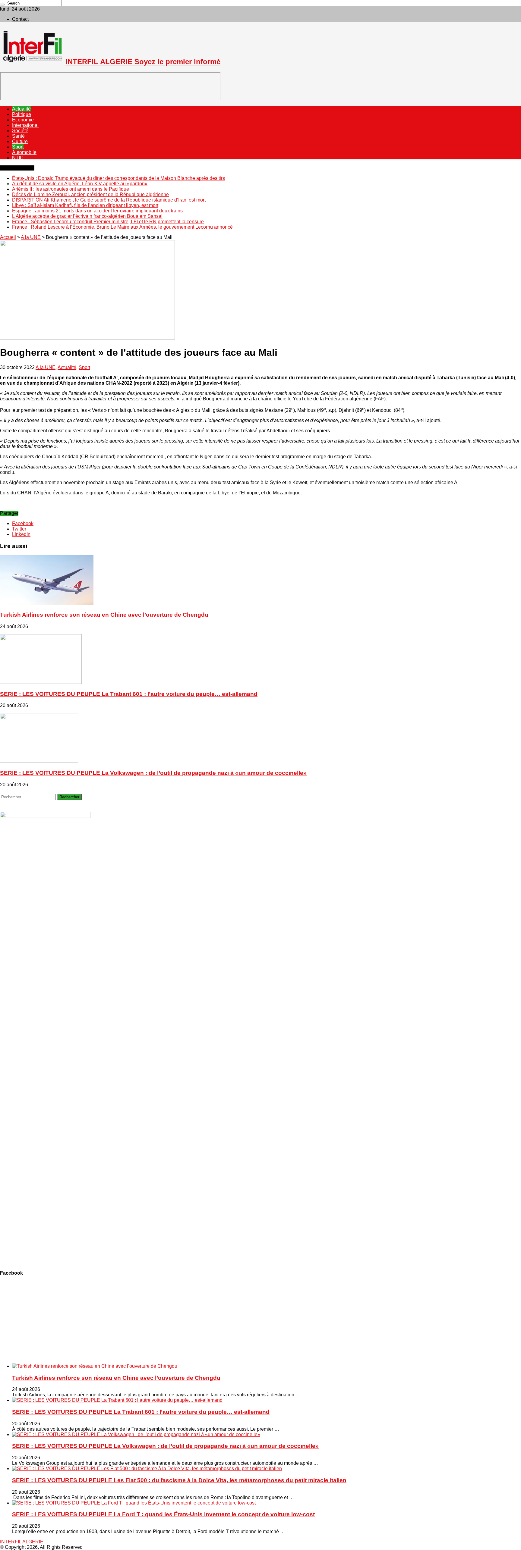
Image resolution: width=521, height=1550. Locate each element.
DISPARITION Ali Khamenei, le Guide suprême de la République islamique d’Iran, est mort (109, 199)
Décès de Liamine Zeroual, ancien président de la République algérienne (90, 194)
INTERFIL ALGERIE (21, 1541)
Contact (20, 19)
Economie (23, 119)
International (25, 125)
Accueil (8, 237)
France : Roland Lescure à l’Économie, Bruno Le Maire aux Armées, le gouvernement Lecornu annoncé (122, 227)
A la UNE (31, 237)
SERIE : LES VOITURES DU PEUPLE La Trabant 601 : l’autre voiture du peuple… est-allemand (128, 694)
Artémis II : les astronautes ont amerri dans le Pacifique (70, 189)
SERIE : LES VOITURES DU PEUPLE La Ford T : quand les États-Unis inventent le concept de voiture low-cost (163, 1514)
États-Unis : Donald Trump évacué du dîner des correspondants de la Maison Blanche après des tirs (118, 178)
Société (20, 130)
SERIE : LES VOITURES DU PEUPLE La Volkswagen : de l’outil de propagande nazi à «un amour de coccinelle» (153, 773)
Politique (21, 114)
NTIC (18, 157)
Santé (18, 136)
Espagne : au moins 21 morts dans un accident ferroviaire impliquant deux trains (97, 210)
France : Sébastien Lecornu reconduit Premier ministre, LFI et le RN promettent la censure (108, 221)
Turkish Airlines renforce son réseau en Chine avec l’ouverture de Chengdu (104, 615)
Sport (18, 146)
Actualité (21, 108)
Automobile (24, 152)
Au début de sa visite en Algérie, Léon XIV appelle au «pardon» (79, 183)
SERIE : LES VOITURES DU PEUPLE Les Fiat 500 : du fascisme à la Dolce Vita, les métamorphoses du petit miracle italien (179, 1480)
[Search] (2, 4)
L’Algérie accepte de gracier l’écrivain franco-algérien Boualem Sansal (87, 216)
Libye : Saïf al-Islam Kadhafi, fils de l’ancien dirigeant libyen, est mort (85, 205)
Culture (20, 141)
